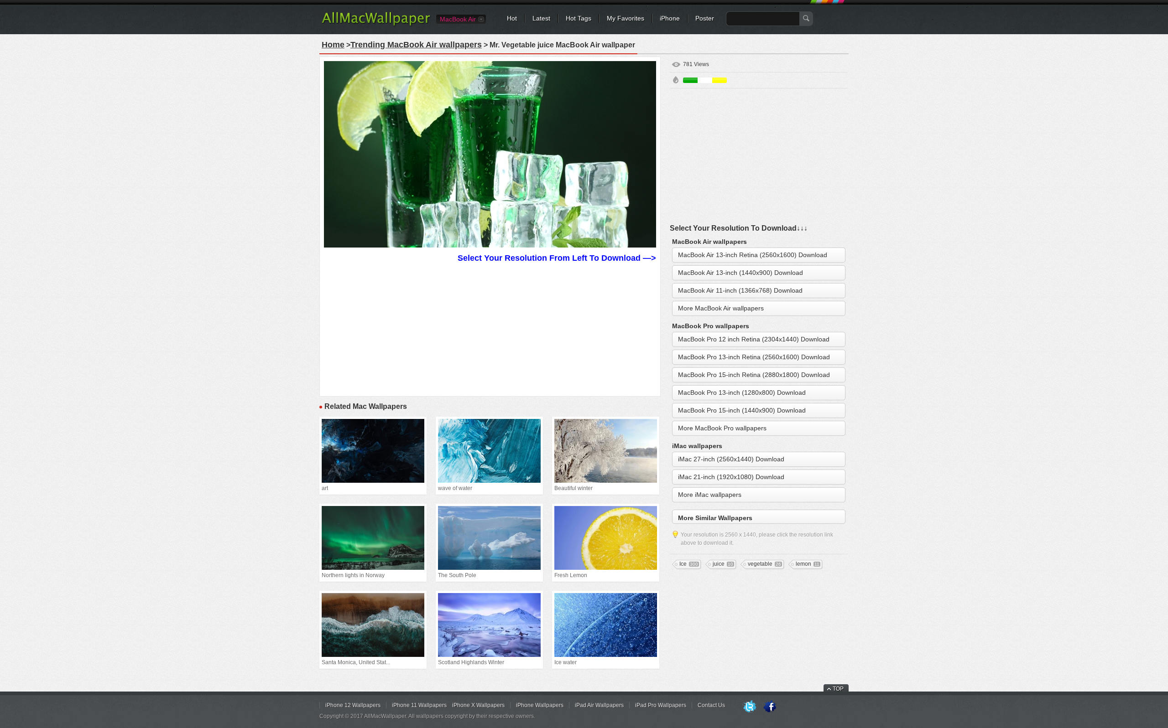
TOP (838, 689)
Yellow (719, 80)
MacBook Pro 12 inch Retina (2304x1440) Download (753, 339)
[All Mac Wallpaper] (377, 25)
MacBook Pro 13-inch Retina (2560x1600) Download (754, 357)
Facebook (769, 707)
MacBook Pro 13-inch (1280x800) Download (742, 392)
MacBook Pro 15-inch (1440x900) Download (742, 410)
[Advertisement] (490, 328)
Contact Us (711, 705)
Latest (541, 18)
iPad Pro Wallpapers (660, 705)
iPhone (670, 18)
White (705, 80)
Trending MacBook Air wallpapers (416, 44)
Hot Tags (578, 18)
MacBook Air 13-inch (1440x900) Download (740, 272)
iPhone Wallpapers (539, 705)
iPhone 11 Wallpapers (419, 705)
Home (333, 44)
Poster (704, 18)
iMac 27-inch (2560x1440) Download (731, 459)
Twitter (749, 707)
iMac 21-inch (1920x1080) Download (731, 476)
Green (690, 80)
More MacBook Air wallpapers (721, 308)
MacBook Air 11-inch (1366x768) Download (740, 290)
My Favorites (625, 18)
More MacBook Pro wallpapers (722, 428)
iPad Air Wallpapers (599, 705)
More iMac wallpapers (709, 494)
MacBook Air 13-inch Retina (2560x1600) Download (752, 254)
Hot (512, 18)
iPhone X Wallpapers (478, 705)
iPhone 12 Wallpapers (353, 705)
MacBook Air (458, 19)
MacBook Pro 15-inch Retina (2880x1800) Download (754, 374)
